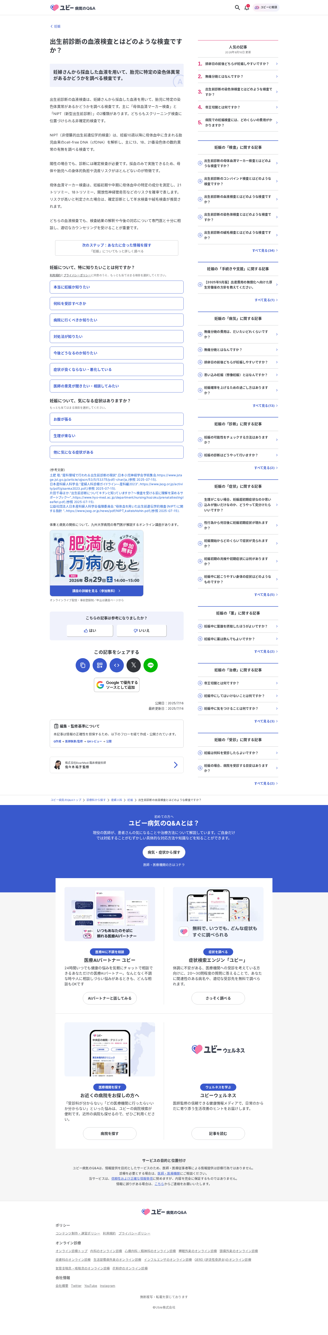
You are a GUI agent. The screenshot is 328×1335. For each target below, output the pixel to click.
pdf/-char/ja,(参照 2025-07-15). (132, 479)
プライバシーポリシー (77, 275)
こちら (159, 1184)
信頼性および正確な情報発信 (132, 1178)
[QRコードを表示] (100, 665)
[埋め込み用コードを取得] (117, 665)
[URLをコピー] (83, 665)
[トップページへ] (164, 1216)
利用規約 (55, 275)
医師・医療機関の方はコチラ (164, 865)
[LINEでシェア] (150, 665)
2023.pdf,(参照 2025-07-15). (94, 488)
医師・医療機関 (169, 1173)
